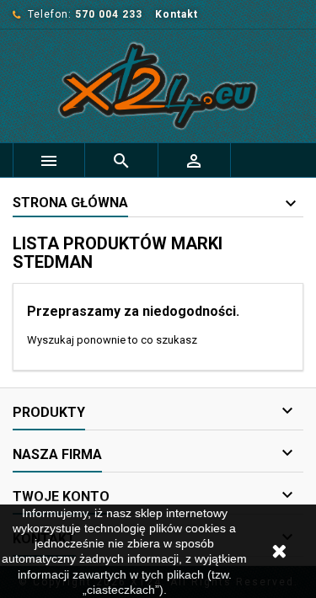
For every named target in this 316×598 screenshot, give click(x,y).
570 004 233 (108, 14)
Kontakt (176, 14)
